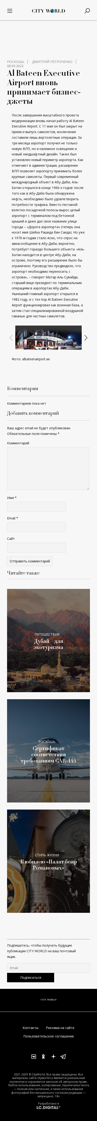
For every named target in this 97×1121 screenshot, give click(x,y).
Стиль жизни (47, 855)
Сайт (11, 538)
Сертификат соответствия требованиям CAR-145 (48, 754)
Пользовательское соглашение (48, 1036)
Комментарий (18, 443)
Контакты (30, 1027)
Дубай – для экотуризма (48, 644)
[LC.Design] (48, 1107)
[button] (45, 345)
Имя (12, 497)
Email (12, 518)
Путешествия (47, 634)
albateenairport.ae (36, 359)
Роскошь (15, 61)
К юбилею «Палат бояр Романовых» (48, 865)
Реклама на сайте (60, 1027)
